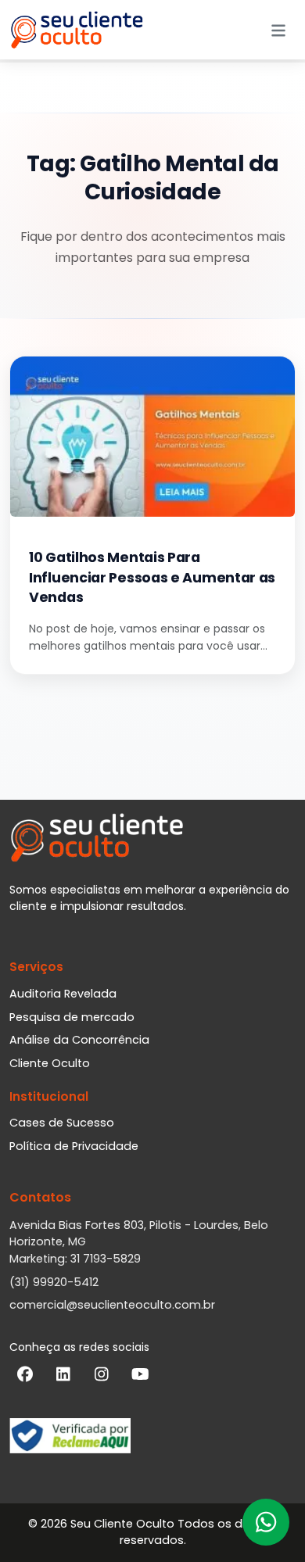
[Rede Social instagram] (101, 1377)
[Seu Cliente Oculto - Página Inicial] (76, 29)
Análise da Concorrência (79, 1040)
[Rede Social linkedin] (63, 1377)
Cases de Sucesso (61, 1122)
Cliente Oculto (49, 1063)
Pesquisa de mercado (72, 1017)
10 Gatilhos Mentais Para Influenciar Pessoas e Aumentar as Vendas (152, 577)
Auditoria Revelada (63, 993)
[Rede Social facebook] (25, 1377)
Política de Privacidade (73, 1146)
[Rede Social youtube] (140, 1377)
